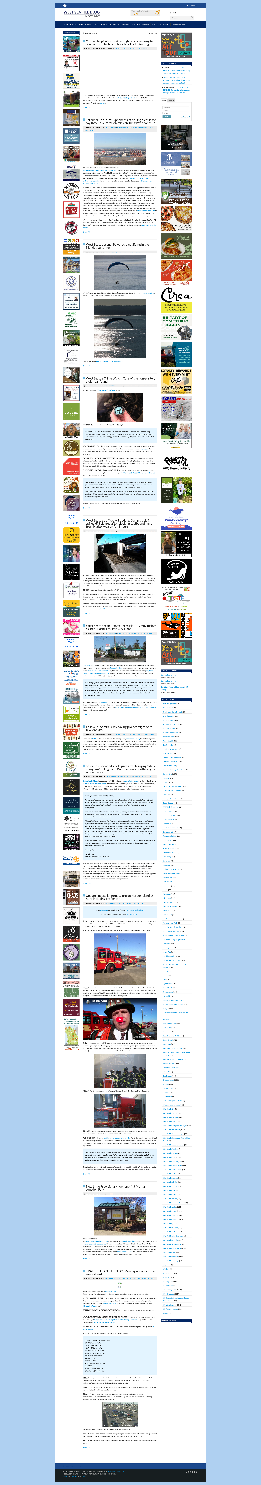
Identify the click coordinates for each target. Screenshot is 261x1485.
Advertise (73, 24)
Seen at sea (122, 252)
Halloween (167, 886)
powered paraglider (147, 293)
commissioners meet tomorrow (99, 170)
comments (74, 1476)
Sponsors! (145, 24)
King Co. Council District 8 (172, 927)
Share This (87, 107)
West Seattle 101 (168, 1109)
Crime (121, 386)
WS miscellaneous (169, 1305)
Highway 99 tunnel (170, 906)
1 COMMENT (110, 252)
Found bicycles (168, 844)
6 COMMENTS (111, 386)
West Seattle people (170, 1211)
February (74, 1466)
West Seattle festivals (170, 1153)
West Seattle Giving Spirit (172, 1162)
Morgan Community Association (94, 1244)
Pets (164, 980)
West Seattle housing (170, 1178)
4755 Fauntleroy (168, 716)
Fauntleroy (167, 840)
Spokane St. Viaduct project (173, 1059)
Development (168, 811)
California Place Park (170, 762)
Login (164, 100)
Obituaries (136, 24)
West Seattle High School (126, 98)
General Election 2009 (171, 873)
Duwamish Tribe (169, 820)
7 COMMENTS (111, 1278)
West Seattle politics (170, 1219)
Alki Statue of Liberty (170, 733)
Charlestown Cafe (169, 766)
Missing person (168, 948)
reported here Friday (133, 739)
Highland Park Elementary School (94, 784)
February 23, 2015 (133, 914)
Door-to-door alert (169, 815)
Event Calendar (85, 24)
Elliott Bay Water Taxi (171, 828)
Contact (96, 24)
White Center (168, 1273)
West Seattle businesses (139, 127)
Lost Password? (185, 117)
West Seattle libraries (170, 1186)
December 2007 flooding (172, 791)
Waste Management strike (172, 1101)
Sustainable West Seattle (171, 1068)
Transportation (168, 1080)
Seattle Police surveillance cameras (176, 1013)
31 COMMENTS (112, 776)
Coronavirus (167, 774)
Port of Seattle (168, 988)
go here (102, 103)
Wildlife (166, 1277)
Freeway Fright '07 (169, 849)
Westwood (166, 1265)
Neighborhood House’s (108, 1320)
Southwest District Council (172, 1048)
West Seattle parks (141, 1194)
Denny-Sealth (168, 803)
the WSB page (110, 1291)
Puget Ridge (167, 996)
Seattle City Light (116, 668)
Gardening (167, 857)
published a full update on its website (117, 1138)
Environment (124, 127)
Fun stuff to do (168, 853)
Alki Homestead (169, 729)
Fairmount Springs (169, 836)
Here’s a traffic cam (90, 1306)
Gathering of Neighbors (171, 869)
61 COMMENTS (111, 633)
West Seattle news (125, 48)
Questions (86, 665)
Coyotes (166, 778)
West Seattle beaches (170, 1117)
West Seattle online (140, 48)
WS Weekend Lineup (170, 1309)
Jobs (114, 24)
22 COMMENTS (111, 127)
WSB (165, 77)
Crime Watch (106, 24)
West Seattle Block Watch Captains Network (139, 473)
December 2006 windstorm (172, 786)
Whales (165, 1269)
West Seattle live (169, 1191)
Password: (166, 110)
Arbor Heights (168, 741)
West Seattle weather (170, 1257)
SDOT (94, 739)
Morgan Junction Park (128, 1241)
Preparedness (168, 992)
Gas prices (166, 861)
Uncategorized (168, 1088)
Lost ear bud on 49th (168, 675)
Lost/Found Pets (124, 24)
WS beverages (168, 1286)
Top (84, 1476)
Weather (166, 24)
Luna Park (166, 944)
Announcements (169, 737)
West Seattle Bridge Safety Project (175, 1126)
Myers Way (167, 952)
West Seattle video (169, 1253)
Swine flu (166, 1072)
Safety (165, 1009)
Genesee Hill (167, 877)
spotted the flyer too (109, 361)
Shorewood (167, 1032)
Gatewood (166, 865)
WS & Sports (167, 1282)
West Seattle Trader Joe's (172, 1244)
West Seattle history (170, 1174)
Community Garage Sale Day (173, 770)
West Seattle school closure (173, 1236)
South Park (167, 1044)
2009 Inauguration (169, 704)
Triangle (166, 1084)
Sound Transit (168, 1040)
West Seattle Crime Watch (107, 390)
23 (81, 1466)
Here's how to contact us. (116, 1471)
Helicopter (167, 894)
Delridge (166, 795)
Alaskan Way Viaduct (170, 724)
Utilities (166, 1093)
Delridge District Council (172, 799)
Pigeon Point (167, 984)
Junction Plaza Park (170, 923)
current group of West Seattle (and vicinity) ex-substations (135, 707)
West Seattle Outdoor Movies (173, 1203)
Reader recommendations (172, 1000)
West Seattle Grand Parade (172, 1166)
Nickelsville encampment (172, 960)
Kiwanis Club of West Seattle (173, 935)
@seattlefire (104, 910)
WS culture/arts (168, 1294)
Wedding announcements (172, 1105)
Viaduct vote (167, 1097)
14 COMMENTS (111, 531)
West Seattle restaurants (143, 633)
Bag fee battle (168, 745)
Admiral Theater (169, 720)
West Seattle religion (170, 1228)
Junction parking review (172, 919)
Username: (166, 105)
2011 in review (168, 708)
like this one (104, 609)
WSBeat (165, 1313)
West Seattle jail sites (170, 1182)
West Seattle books (169, 1121)
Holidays (166, 911)
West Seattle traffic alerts (144, 531)
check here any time (109, 1303)
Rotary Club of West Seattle (172, 1004)
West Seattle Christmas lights (173, 1134)
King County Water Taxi (171, 931)
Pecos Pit (104, 702)
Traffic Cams (156, 24)
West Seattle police (146, 386)
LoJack (144, 449)
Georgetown (167, 882)
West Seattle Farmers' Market (173, 1145)
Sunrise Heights (169, 1064)
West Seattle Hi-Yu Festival (172, 1170)
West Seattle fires (125, 903)
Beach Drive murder (170, 749)
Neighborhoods (168, 956)
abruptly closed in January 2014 (98, 671)
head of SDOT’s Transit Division (104, 1322)
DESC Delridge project (171, 807)
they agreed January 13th (146, 211)
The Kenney (167, 1076)
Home (66, 24)
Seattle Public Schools (90, 781)
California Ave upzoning (172, 757)
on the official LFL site (124, 1252)
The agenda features (131, 1320)
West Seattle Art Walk (170, 1113)
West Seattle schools (143, 776)
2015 (68, 1466)
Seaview (166, 1019)
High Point (167, 898)
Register (171, 100)
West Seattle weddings (171, 1261)
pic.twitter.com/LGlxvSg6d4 (135, 910)
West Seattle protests (170, 1224)
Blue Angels (167, 753)
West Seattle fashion (170, 1149)
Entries (65, 1476)
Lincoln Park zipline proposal (174, 940)
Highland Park (168, 902)
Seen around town (169, 1024)
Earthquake (167, 824)
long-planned (97, 1241)
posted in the (131, 781)
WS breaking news (169, 1290)
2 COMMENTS (111, 903)
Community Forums (178, 24)
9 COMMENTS (111, 1194)
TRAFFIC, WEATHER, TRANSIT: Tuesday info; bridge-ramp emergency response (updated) (176, 70)
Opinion (166, 975)
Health (165, 890)
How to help (167, 915)
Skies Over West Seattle (171, 1036)
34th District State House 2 (172, 712)
